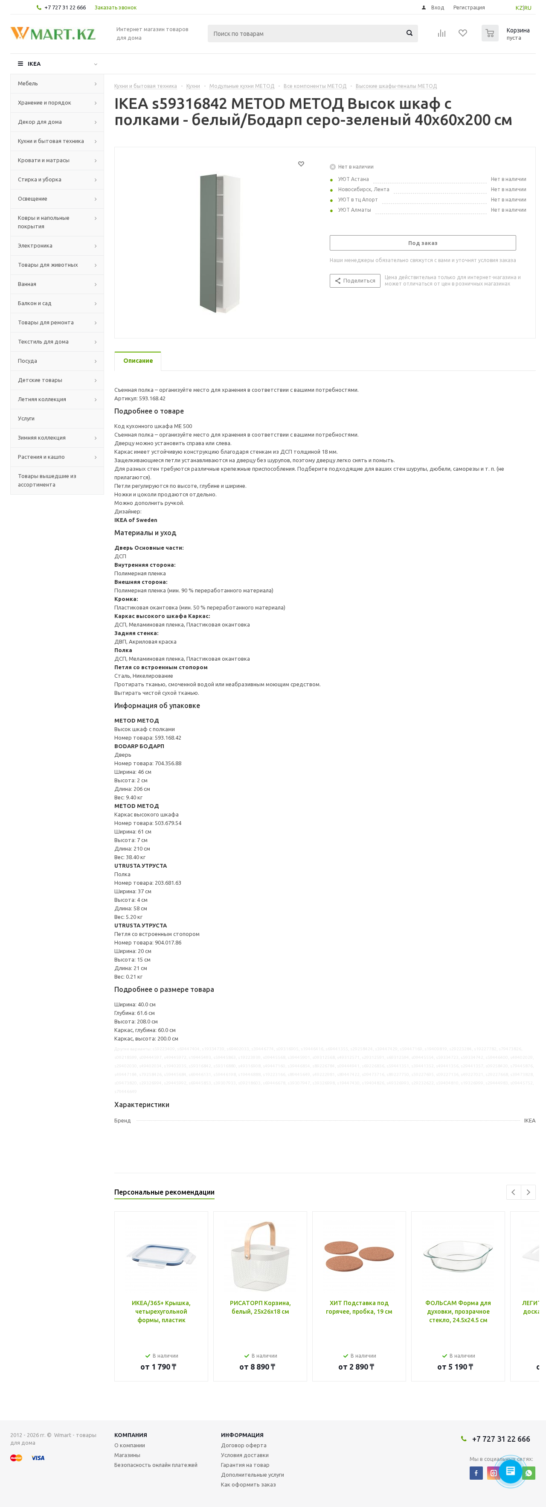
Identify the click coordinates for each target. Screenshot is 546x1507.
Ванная (27, 284)
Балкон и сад (35, 303)
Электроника (35, 245)
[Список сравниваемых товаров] (442, 36)
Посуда (27, 361)
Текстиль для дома (43, 341)
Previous (514, 1192)
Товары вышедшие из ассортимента (47, 480)
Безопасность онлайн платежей (155, 1465)
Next (528, 1192)
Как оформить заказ (248, 1484)
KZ (519, 8)
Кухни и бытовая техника (51, 141)
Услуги (26, 418)
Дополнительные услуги (252, 1475)
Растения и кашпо (41, 457)
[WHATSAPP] (528, 1473)
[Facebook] (476, 1473)
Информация (242, 1435)
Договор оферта (244, 1445)
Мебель (28, 83)
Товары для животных (48, 265)
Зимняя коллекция (42, 437)
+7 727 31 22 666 (65, 7)
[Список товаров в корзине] (506, 39)
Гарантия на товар (245, 1465)
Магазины (127, 1455)
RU (527, 8)
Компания (130, 1435)
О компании (129, 1445)
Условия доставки (245, 1455)
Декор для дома (40, 122)
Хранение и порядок (44, 102)
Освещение (32, 198)
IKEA (34, 64)
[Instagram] (493, 1473)
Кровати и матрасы (44, 160)
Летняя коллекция (42, 399)
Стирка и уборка (39, 179)
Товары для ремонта (46, 322)
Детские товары (40, 380)
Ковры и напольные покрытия (44, 222)
